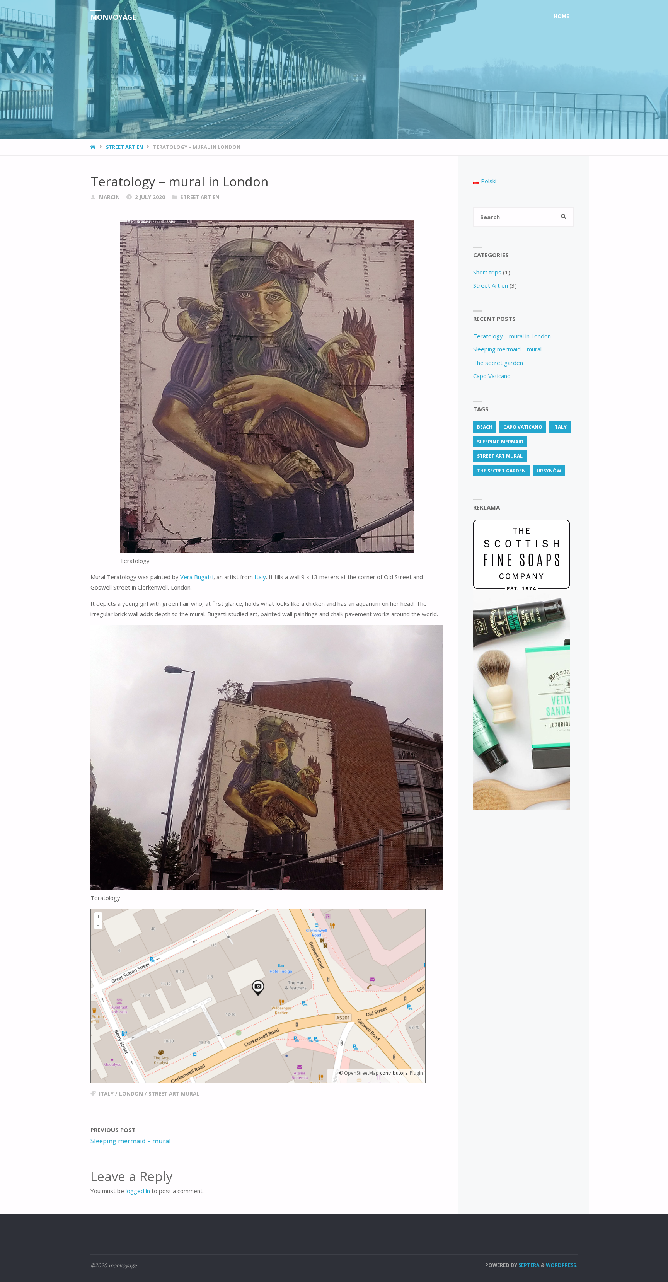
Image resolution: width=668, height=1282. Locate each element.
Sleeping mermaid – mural (507, 349)
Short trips (487, 272)
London (131, 1093)
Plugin (416, 1073)
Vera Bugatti (196, 577)
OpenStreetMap (361, 1073)
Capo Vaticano (492, 376)
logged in (138, 1191)
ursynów (549, 470)
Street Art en (124, 146)
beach (484, 427)
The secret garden (498, 363)
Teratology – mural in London (512, 336)
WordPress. (562, 1265)
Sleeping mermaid (500, 441)
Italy (260, 577)
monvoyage (113, 17)
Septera (528, 1265)
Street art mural (173, 1093)
